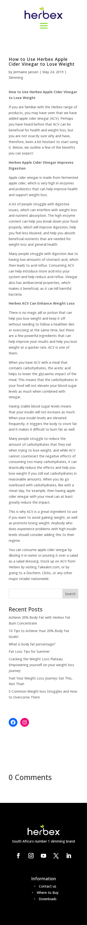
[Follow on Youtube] (43, 855)
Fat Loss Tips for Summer (29, 651)
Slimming (16, 77)
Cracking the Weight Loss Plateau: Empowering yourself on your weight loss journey (41, 665)
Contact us (47, 886)
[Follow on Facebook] (18, 855)
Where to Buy (47, 892)
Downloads (48, 899)
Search (70, 593)
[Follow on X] (56, 855)
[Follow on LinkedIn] (68, 855)
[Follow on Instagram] (31, 855)
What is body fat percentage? (32, 644)
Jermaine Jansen (25, 72)
